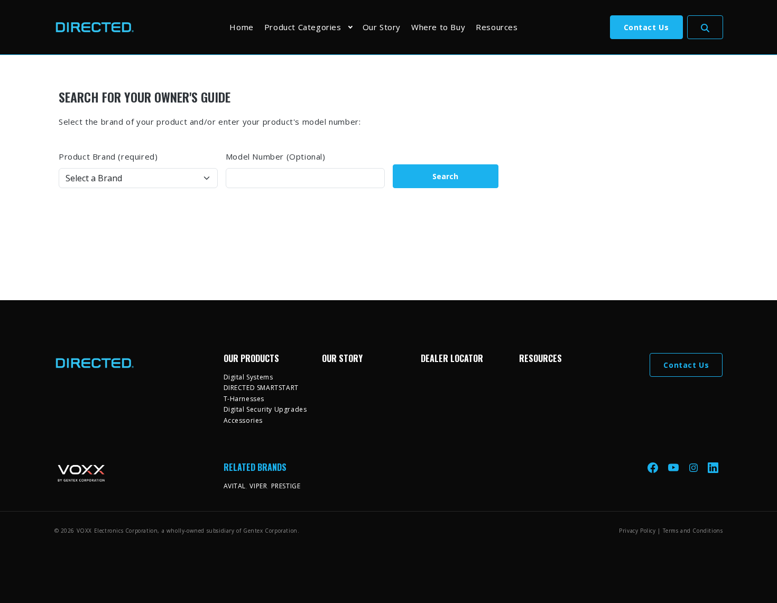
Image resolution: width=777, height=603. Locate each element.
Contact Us (646, 27)
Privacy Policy (637, 530)
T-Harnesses (244, 398)
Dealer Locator (452, 358)
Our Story (382, 27)
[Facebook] (654, 466)
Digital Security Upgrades (265, 409)
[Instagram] (694, 466)
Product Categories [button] (302, 27)
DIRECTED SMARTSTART (261, 387)
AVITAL (235, 485)
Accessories (243, 420)
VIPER (258, 485)
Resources (496, 27)
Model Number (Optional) (276, 156)
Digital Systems (248, 377)
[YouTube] (674, 466)
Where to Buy (438, 27)
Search (445, 176)
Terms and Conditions (693, 530)
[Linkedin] (713, 466)
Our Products (251, 358)
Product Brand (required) (108, 156)
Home (241, 27)
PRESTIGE (286, 485)
